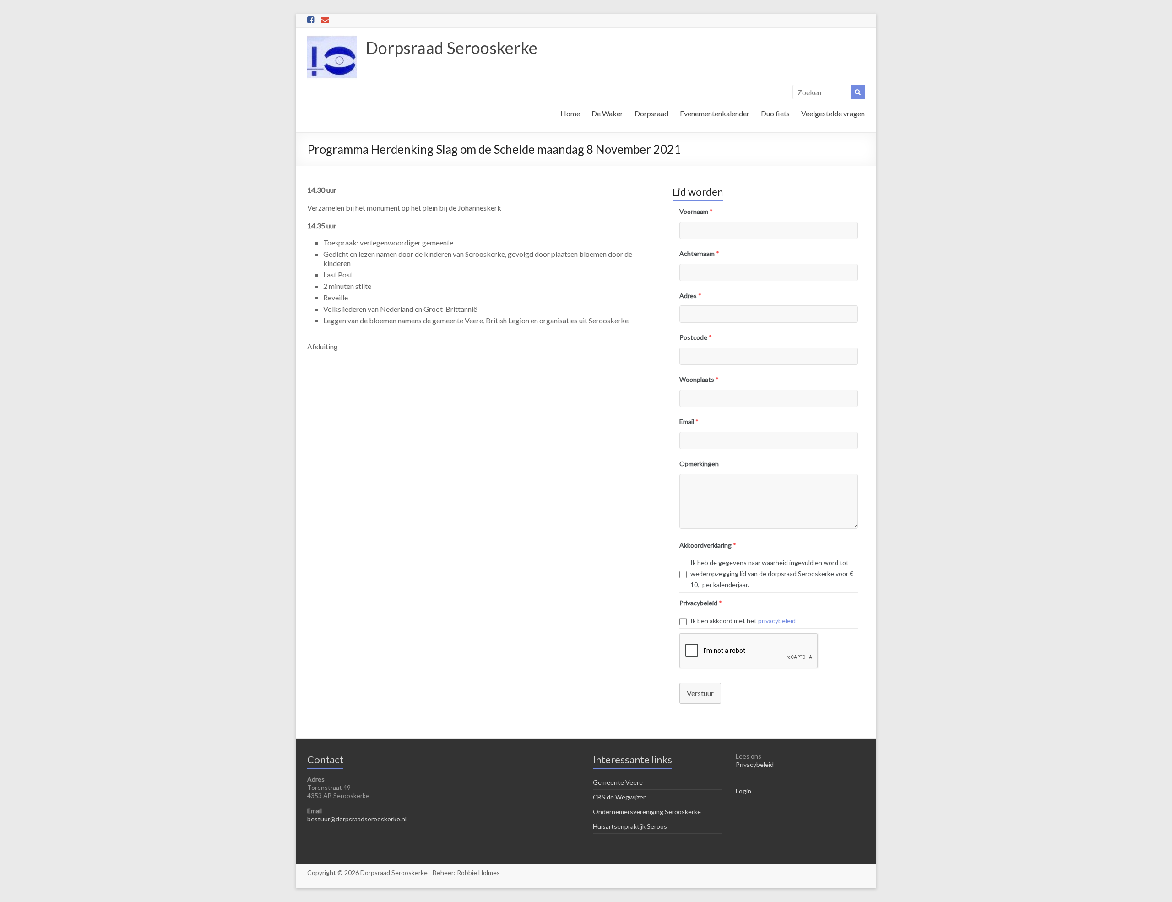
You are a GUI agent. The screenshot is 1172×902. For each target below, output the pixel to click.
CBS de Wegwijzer (619, 797)
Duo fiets (775, 113)
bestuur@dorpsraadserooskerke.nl (357, 819)
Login (743, 791)
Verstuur (700, 693)
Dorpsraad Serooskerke (451, 48)
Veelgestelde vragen (833, 113)
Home (570, 113)
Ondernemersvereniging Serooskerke (647, 811)
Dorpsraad (651, 113)
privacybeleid (777, 621)
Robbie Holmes (478, 872)
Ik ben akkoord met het (743, 621)
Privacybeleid (755, 764)
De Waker (607, 113)
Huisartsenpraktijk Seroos (630, 826)
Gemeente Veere (618, 782)
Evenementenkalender (714, 113)
